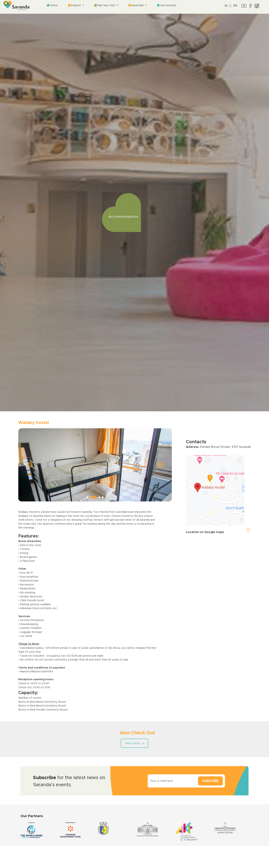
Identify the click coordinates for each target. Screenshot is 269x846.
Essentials (137, 5)
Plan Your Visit (106, 5)
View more (132, 743)
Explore (76, 5)
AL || (228, 5)
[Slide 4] (103, 497)
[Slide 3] (96, 497)
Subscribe (210, 780)
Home (53, 5)
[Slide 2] (90, 497)
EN (235, 5)
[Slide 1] (87, 497)
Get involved (167, 5)
